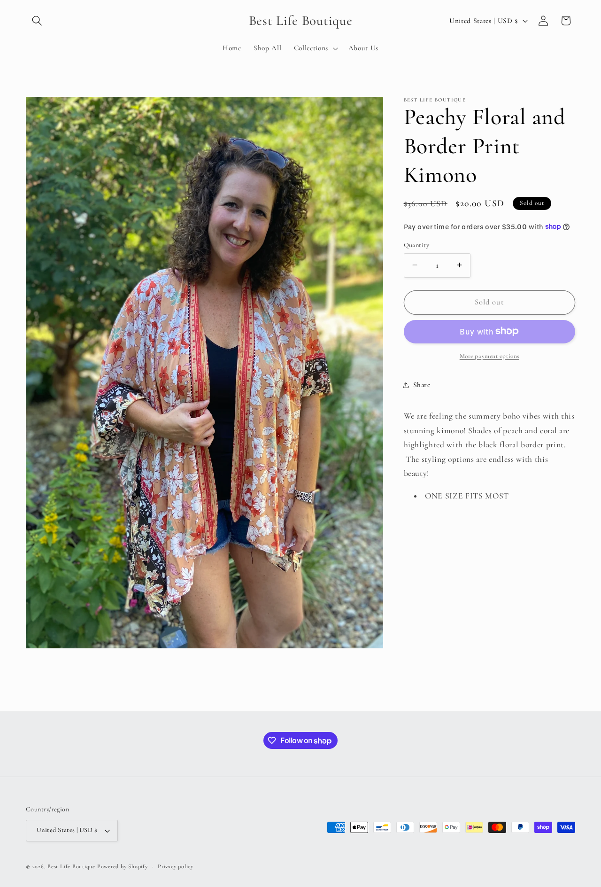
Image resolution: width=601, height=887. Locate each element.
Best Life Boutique (71, 866)
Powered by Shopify (122, 866)
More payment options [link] (489, 355)
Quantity (417, 245)
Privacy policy (175, 866)
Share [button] (422, 385)
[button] (37, 20)
